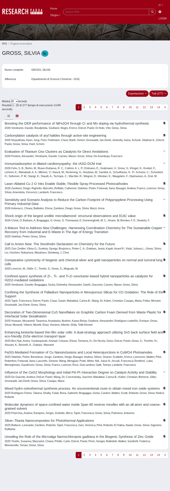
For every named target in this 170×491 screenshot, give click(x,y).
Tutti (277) (157, 93)
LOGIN (163, 18)
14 (158, 107)
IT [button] (160, 5)
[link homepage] (24, 12)
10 (130, 107)
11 (137, 107)
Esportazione (136, 93)
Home (53, 8)
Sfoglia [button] (54, 15)
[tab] (9, 116)
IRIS (4, 43)
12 (144, 107)
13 (151, 107)
